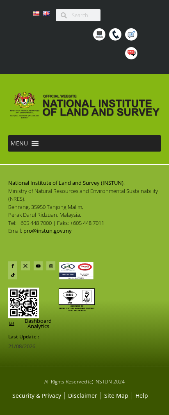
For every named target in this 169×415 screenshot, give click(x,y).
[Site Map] (100, 35)
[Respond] (132, 35)
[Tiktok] (12, 274)
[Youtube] (38, 265)
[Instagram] (50, 265)
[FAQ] (132, 54)
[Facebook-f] (12, 265)
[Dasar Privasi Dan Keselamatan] (82, 395)
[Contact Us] (116, 35)
